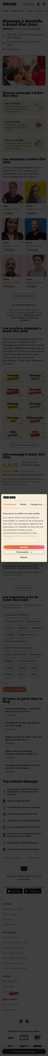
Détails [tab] (23, 504)
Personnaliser (22, 552)
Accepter (24, 547)
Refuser (24, 557)
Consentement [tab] (9, 504)
